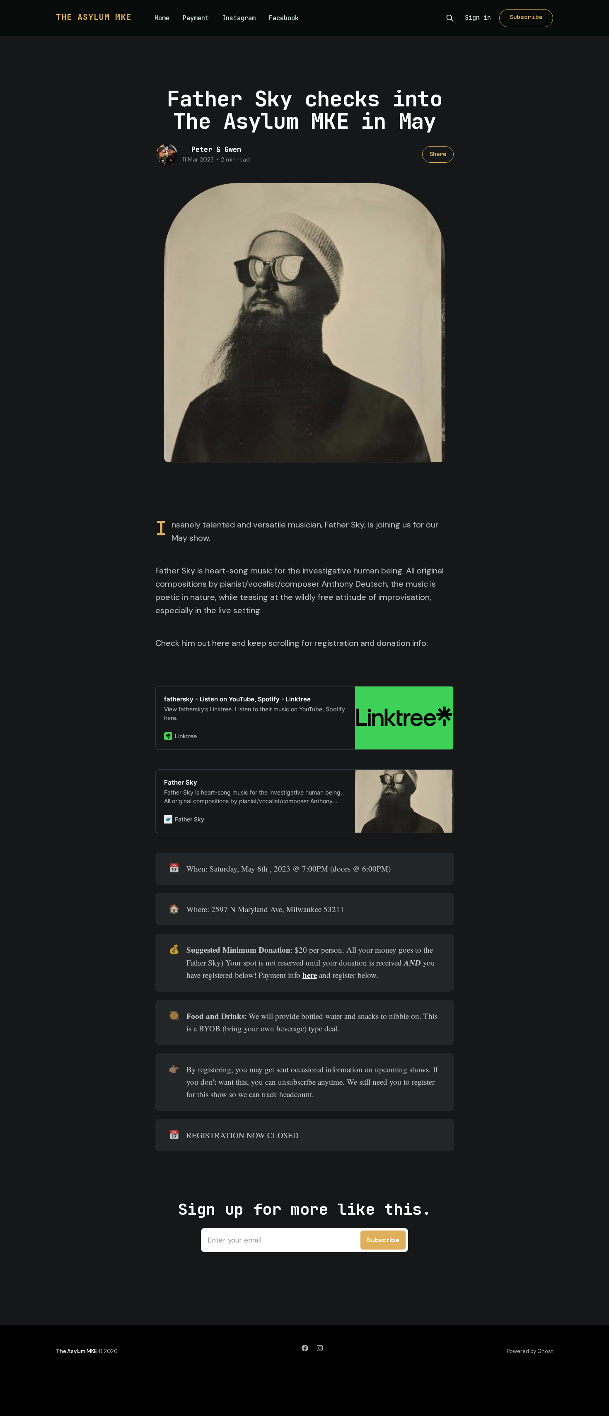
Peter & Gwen (216, 149)
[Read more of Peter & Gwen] (167, 154)
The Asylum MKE (93, 17)
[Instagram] (320, 1348)
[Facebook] (305, 1348)
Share (438, 154)
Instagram (239, 18)
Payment (196, 18)
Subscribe (526, 17)
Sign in (478, 18)
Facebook (284, 18)
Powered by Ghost (530, 1351)
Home (162, 18)
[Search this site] (450, 18)
